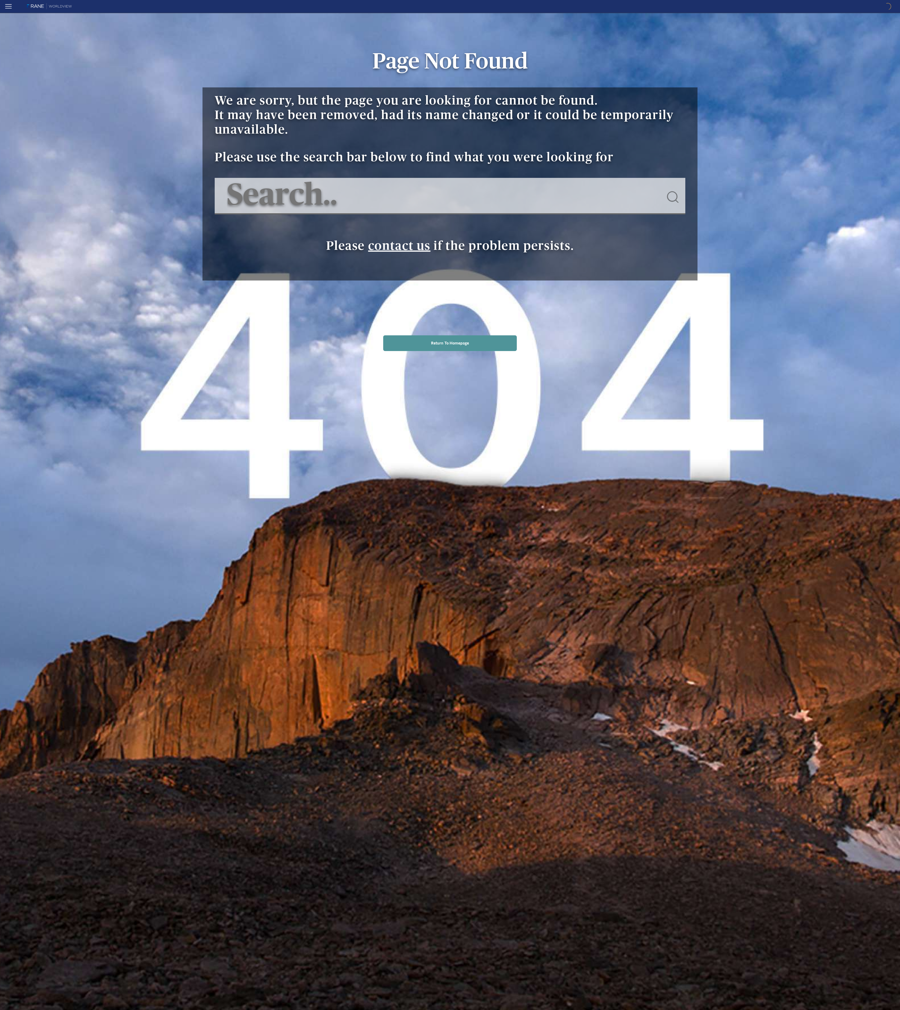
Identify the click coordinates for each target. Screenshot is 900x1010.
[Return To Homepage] (450, 356)
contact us (399, 246)
